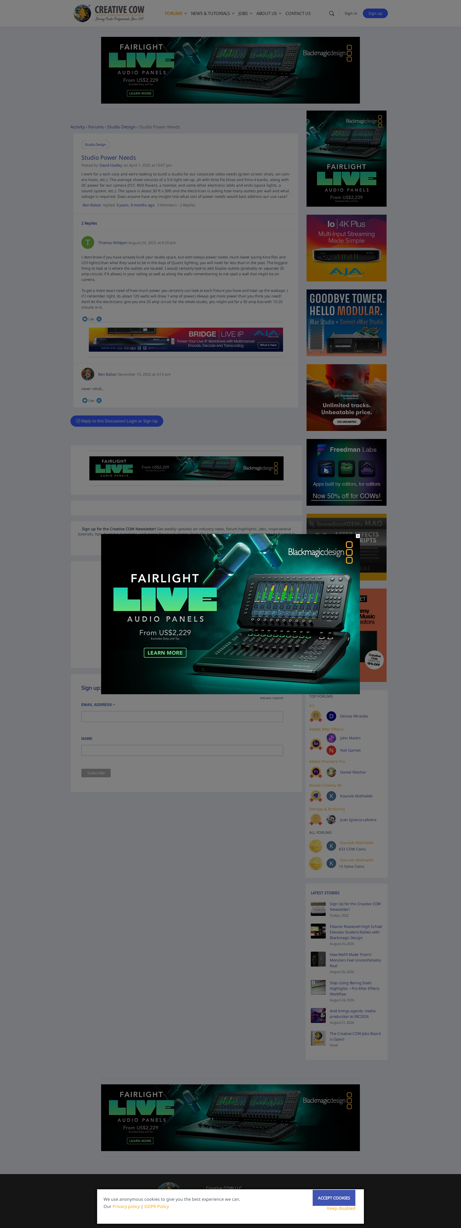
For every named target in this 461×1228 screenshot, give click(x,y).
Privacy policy (126, 1206)
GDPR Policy (156, 1206)
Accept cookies (334, 1197)
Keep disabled (341, 1208)
